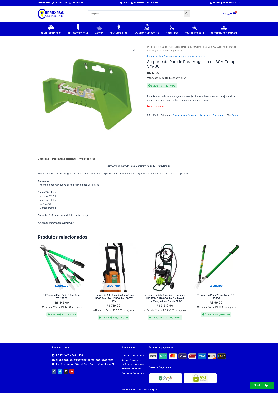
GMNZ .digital (150, 389)
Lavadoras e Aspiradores (173, 47)
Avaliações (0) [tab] (87, 158)
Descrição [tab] (43, 158)
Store (157, 47)
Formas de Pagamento (133, 373)
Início (149, 47)
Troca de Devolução (131, 368)
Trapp (235, 115)
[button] (134, 49)
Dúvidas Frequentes (131, 360)
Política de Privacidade (133, 364)
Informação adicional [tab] (64, 158)
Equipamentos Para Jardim (201, 47)
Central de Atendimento (133, 355)
